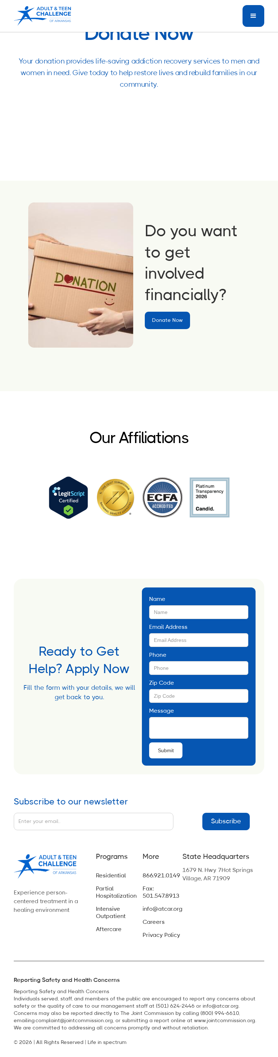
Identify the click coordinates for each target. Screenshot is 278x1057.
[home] (45, 16)
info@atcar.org (162, 909)
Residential (111, 875)
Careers (154, 922)
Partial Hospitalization (116, 892)
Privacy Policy (161, 935)
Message (161, 711)
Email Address (168, 627)
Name (157, 599)
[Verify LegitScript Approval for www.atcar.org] (68, 497)
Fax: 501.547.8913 (161, 892)
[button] (253, 16)
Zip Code (161, 683)
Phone (158, 655)
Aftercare (109, 929)
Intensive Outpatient (111, 912)
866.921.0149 (161, 875)
